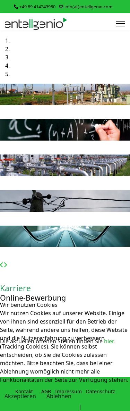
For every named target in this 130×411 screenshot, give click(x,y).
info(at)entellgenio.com (88, 7)
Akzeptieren (20, 396)
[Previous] (1, 265)
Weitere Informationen (47, 407)
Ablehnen (58, 396)
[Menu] (120, 23)
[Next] (5, 265)
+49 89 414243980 (37, 7)
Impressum (98, 407)
